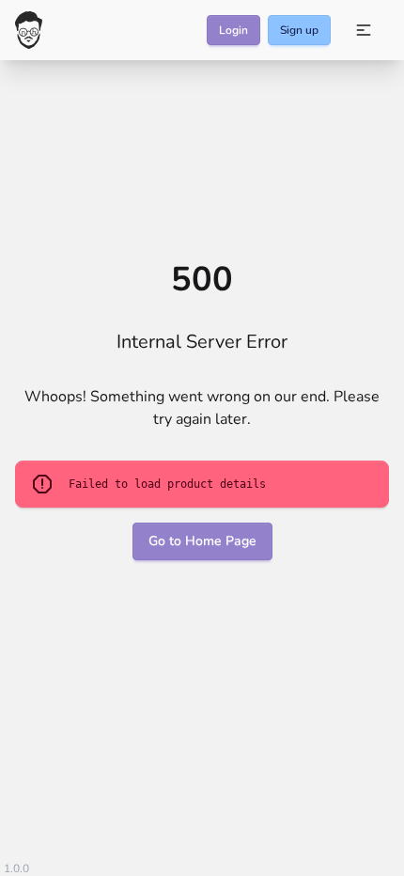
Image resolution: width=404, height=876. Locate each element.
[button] (363, 30)
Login (233, 30)
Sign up (299, 30)
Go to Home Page (202, 541)
